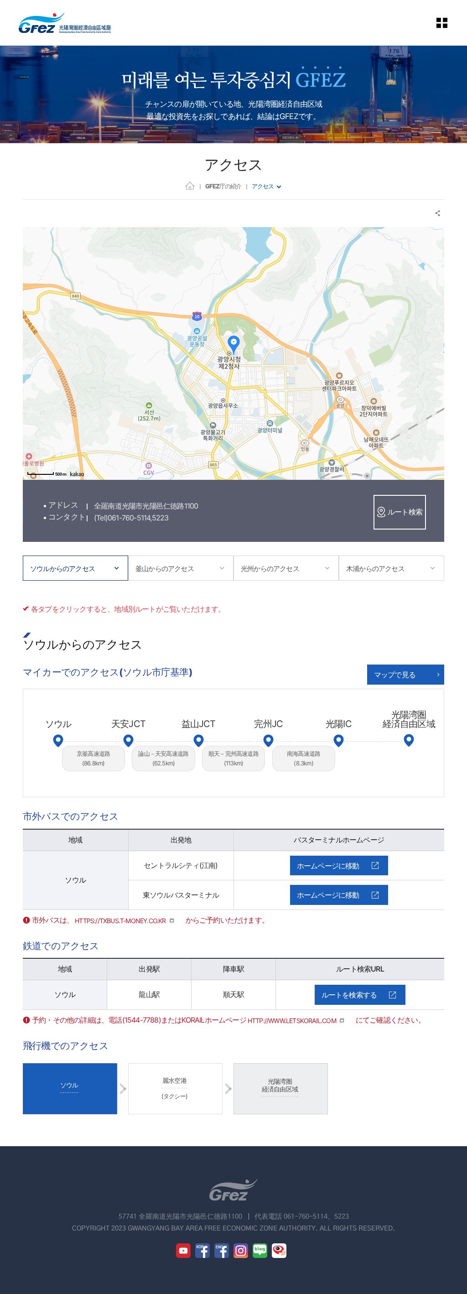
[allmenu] (448, 23)
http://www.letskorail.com (292, 1020)
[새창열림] (183, 1250)
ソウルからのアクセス (62, 568)
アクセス (263, 186)
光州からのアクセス (270, 568)
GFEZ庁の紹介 (223, 186)
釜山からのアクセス (164, 568)
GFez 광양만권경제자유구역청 (64, 23)
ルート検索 (405, 511)
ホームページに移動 (328, 865)
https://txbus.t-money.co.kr (120, 921)
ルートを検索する (349, 994)
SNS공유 (438, 213)
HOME (190, 185)
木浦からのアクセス (375, 568)
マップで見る (394, 674)
